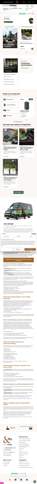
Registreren (5, 465)
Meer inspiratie (18, 192)
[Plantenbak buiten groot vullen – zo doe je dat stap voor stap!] (26, 137)
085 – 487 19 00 (17, 2)
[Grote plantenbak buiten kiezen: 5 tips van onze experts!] (10, 137)
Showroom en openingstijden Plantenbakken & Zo (24, 446)
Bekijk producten (25, 67)
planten (20, 8)
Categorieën (22, 460)
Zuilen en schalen (7, 76)
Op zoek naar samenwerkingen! (24, 440)
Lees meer (6, 156)
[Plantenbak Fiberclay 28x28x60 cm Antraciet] (26, 105)
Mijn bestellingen (6, 463)
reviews (6, 399)
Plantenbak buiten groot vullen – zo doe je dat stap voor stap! (26, 148)
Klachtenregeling (22, 442)
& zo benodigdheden (14, 8)
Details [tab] (18, 236)
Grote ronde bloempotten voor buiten (26, 467)
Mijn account (7, 460)
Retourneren (21, 448)
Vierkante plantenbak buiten (24, 465)
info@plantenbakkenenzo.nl (10, 447)
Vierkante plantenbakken (9, 81)
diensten (26, 9)
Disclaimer (21, 457)
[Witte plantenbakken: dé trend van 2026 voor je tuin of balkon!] (10, 167)
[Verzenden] (30, 429)
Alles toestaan (30, 249)
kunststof (13, 272)
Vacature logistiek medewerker (24, 438)
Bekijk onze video (18, 208)
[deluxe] (22, 99)
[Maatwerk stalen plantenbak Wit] (26, 34)
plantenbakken (6, 8)
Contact (20, 450)
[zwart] (21, 46)
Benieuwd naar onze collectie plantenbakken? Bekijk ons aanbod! (18, 260)
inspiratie (30, 8)
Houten (5, 273)
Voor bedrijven (24, 2)
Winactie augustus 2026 (23, 452)
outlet (9, 9)
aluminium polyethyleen (16, 270)
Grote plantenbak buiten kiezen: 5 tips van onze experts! (10, 148)
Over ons (33, 2)
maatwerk (27, 8)
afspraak (29, 416)
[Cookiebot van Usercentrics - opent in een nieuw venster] (32, 234)
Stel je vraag (8, 71)
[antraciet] (22, 46)
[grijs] (23, 99)
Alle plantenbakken (7, 22)
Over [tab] (30, 236)
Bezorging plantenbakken (23, 444)
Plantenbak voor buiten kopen (24, 463)
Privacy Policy (21, 455)
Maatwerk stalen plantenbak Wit (26, 43)
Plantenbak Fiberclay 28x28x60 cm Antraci (24, 111)
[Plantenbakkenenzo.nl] (10, 6)
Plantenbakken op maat (9, 79)
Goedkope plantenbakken (9, 84)
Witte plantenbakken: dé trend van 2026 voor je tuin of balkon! (10, 179)
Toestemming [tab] (6, 236)
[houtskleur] (21, 99)
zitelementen (5, 9)
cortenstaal (14, 268)
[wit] (20, 46)
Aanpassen (18, 249)
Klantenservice (23, 436)
